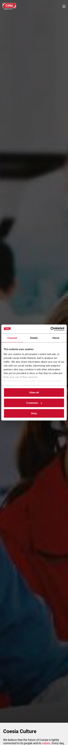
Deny (34, 413)
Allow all (34, 392)
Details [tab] (34, 337)
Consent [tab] (12, 337)
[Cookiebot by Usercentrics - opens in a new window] (50, 329)
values (46, 743)
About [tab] (55, 337)
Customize (32, 402)
